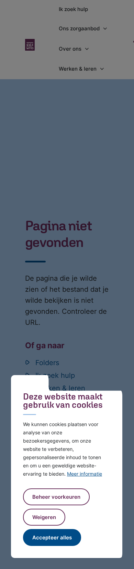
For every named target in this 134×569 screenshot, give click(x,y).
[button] (44, 517)
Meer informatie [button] (84, 474)
